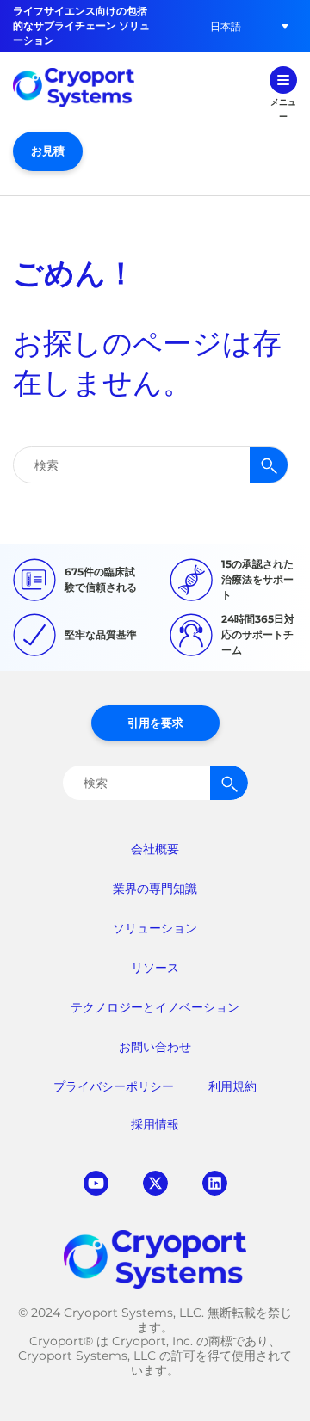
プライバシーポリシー (113, 1086)
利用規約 (232, 1086)
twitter (155, 1183)
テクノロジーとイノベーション (155, 1007)
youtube (96, 1183)
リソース (155, 967)
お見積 (48, 150)
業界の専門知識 (155, 888)
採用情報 (155, 1124)
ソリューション (155, 928)
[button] (225, 26)
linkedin (214, 1183)
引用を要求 (155, 722)
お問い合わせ (155, 1047)
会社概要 (155, 849)
